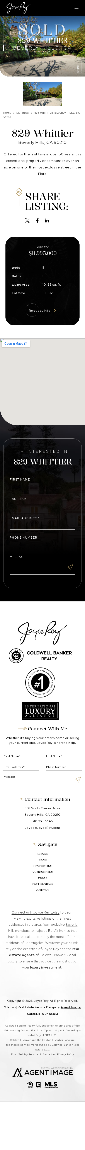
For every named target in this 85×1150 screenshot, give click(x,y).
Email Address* (24, 518)
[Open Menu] (75, 8)
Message (18, 557)
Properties (42, 865)
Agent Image (71, 1007)
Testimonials (42, 883)
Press (42, 877)
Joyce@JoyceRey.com (42, 827)
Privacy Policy (65, 1054)
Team (42, 859)
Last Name (19, 499)
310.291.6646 (42, 821)
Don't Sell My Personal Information (33, 1054)
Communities (42, 872)
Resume (43, 853)
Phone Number (23, 537)
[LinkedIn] (47, 221)
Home (7, 113)
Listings (22, 113)
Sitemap (10, 1007)
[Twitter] (27, 221)
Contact (42, 890)
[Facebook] (37, 221)
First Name (20, 479)
